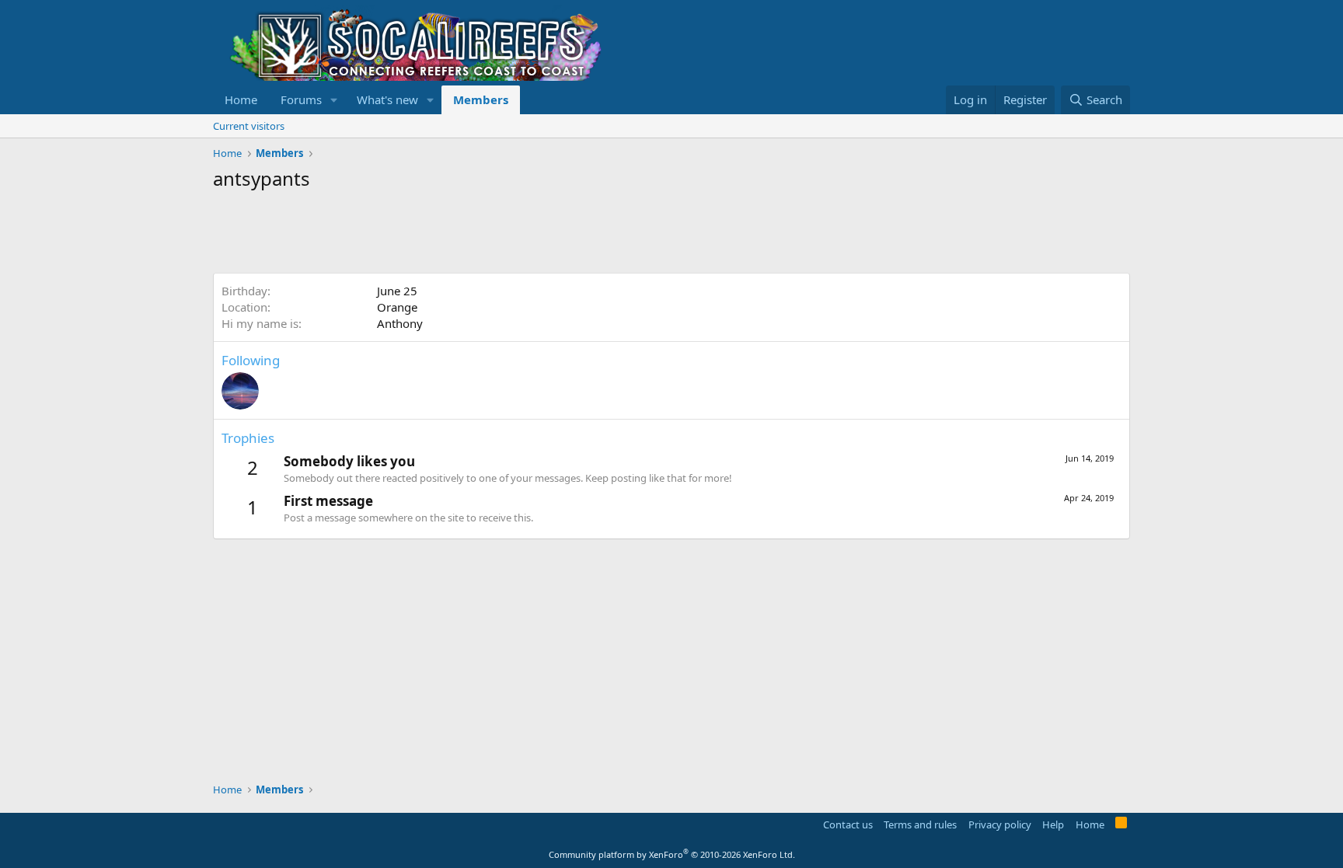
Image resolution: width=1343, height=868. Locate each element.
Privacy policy (999, 824)
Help (1053, 824)
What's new (387, 99)
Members (480, 99)
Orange (397, 307)
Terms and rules (920, 824)
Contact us (848, 824)
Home (241, 99)
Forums (301, 99)
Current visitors (248, 126)
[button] (334, 99)
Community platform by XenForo (672, 854)
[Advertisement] (496, 234)
